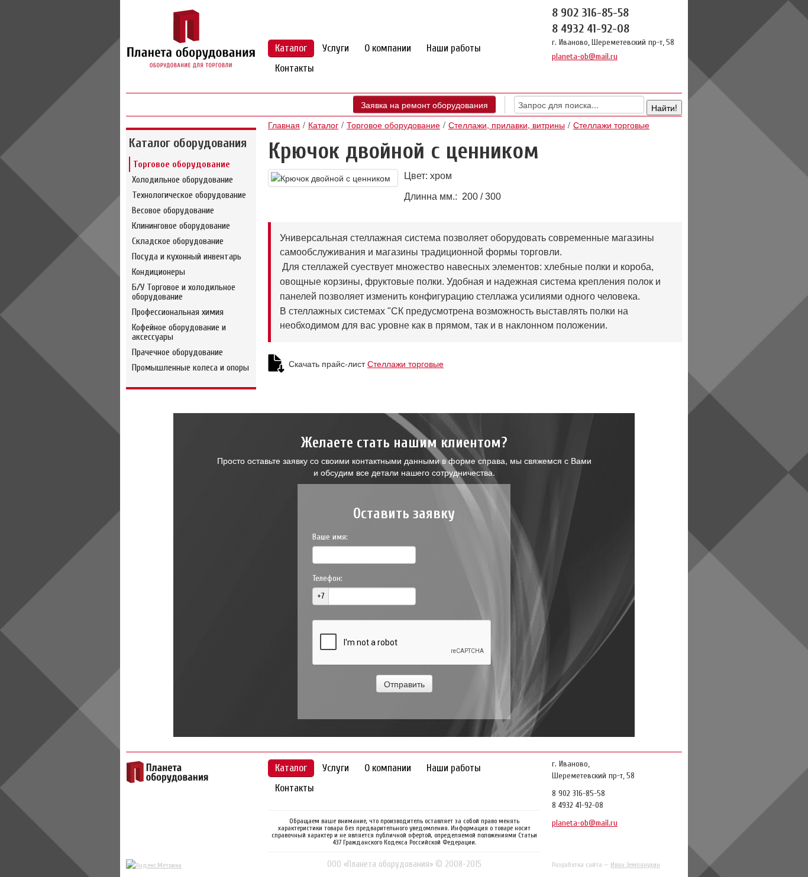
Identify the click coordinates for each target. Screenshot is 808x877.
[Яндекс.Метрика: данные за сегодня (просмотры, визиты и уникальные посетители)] (154, 865)
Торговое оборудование (181, 164)
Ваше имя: (330, 537)
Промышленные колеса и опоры (190, 367)
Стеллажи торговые (611, 125)
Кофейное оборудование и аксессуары (179, 332)
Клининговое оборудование (181, 225)
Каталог (291, 48)
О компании (387, 48)
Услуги (335, 48)
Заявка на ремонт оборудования (424, 105)
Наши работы (453, 48)
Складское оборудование (178, 241)
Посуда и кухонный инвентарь (186, 256)
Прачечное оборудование (177, 352)
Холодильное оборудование (182, 179)
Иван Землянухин (635, 864)
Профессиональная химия (178, 312)
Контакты (294, 68)
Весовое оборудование (173, 210)
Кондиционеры (158, 272)
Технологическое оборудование (189, 195)
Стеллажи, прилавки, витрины (506, 125)
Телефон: (327, 578)
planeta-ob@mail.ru (585, 56)
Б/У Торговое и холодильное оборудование (183, 292)
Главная (284, 125)
